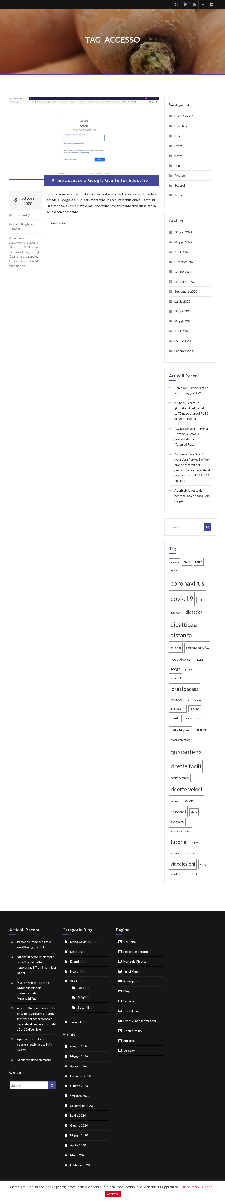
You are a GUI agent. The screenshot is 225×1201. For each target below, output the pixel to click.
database (176, 612)
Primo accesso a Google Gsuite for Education (101, 180)
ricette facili (186, 766)
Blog (126, 991)
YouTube (194, 4)
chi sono (129, 1050)
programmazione (181, 740)
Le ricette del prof (135, 951)
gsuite (13, 256)
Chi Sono (129, 942)
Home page (131, 981)
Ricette (179, 175)
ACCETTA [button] (112, 1194)
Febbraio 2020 (184, 351)
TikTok (185, 3)
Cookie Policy (132, 1031)
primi (200, 729)
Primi (177, 165)
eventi (176, 648)
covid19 (32, 243)
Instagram (176, 4)
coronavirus (17, 243)
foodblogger (181, 659)
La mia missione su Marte (34, 1060)
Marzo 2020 (182, 341)
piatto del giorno (180, 730)
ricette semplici (180, 778)
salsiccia (175, 801)
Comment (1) (22, 215)
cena (174, 571)
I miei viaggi (131, 971)
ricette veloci (186, 789)
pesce (200, 718)
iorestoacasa (185, 689)
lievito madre (194, 700)
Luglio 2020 (182, 301)
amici (187, 561)
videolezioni (17, 266)
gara (200, 659)
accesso (20, 238)
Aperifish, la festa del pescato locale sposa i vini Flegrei (192, 496)
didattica (15, 247)
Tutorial (14, 229)
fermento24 (197, 647)
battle (198, 561)
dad (200, 600)
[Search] (207, 527)
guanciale (176, 678)
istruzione (177, 700)
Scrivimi (128, 1001)
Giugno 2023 (183, 272)
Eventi (178, 146)
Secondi (179, 185)
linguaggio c (178, 708)
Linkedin (211, 4)
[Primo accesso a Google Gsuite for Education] (84, 138)
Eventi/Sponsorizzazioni (139, 1021)
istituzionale (28, 256)
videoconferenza (183, 853)
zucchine (194, 874)
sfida (194, 812)
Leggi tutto (169, 1187)
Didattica (19, 224)
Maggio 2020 (183, 321)
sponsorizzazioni (181, 831)
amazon (175, 561)
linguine (194, 708)
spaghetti (177, 822)
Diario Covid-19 (185, 116)
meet (174, 718)
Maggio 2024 (183, 242)
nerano (187, 718)
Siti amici (129, 1040)
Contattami (131, 1011)
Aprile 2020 (182, 331)
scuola (189, 801)
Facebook (202, 4)
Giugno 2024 (183, 232)
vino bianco (177, 874)
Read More (58, 223)
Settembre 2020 (185, 291)
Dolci (177, 136)
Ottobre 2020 (184, 281)
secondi (178, 811)
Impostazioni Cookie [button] (197, 1187)
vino (203, 864)
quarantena (17, 261)
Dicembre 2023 (184, 262)
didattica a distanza (184, 630)
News (31, 224)
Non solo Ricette (135, 961)
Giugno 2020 (183, 311)
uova (196, 842)
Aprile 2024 (182, 252)
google (36, 252)
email (25, 252)
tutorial (32, 261)
